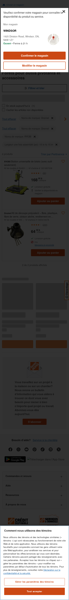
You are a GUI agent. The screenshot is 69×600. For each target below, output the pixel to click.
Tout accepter (34, 591)
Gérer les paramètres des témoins (34, 581)
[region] (34, 563)
